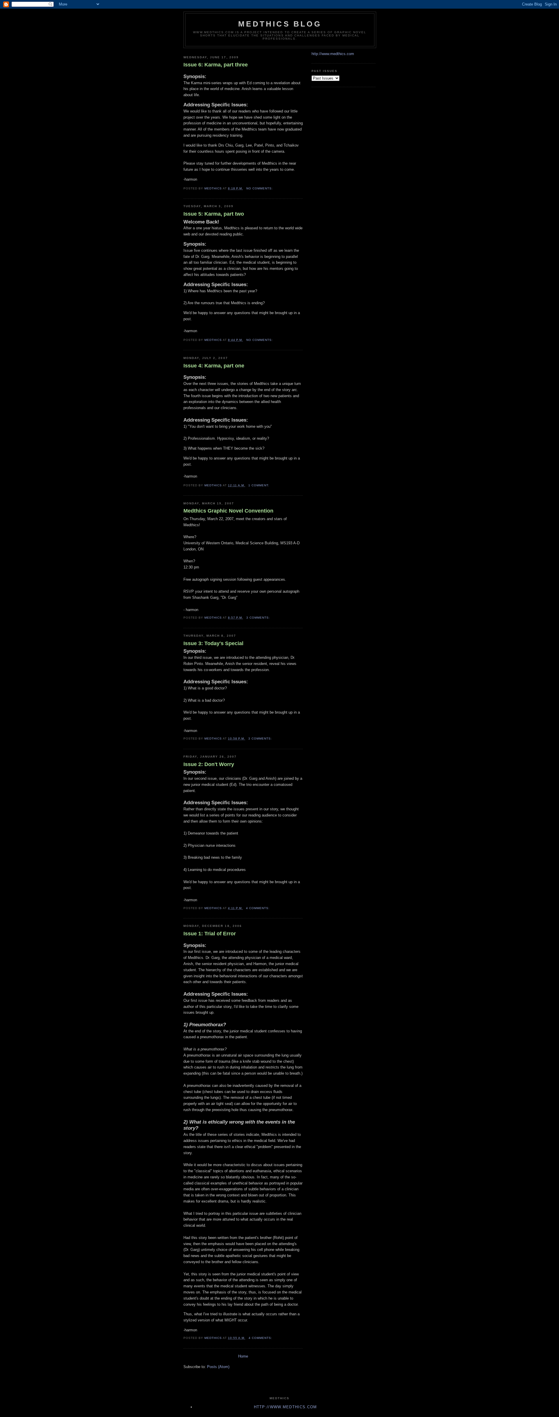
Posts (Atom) (218, 1367)
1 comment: (259, 485)
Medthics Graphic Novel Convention (228, 511)
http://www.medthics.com (333, 54)
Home (243, 1356)
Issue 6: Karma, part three (215, 65)
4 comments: (258, 908)
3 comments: (258, 617)
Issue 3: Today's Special (213, 643)
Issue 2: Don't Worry (208, 764)
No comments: (260, 188)
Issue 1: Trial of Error (209, 934)
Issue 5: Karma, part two (213, 214)
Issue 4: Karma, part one (213, 366)
